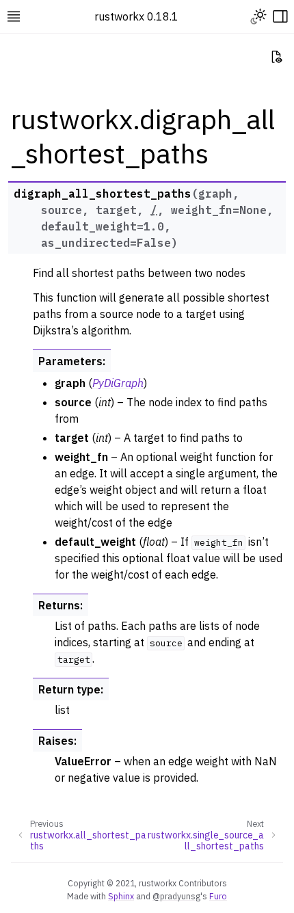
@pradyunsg (176, 895)
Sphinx (121, 895)
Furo (218, 895)
